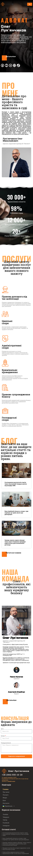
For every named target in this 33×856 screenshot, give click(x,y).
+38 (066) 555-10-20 (12, 774)
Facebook (6, 823)
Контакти (6, 803)
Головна (5, 789)
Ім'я (2, 729)
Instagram (6, 826)
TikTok (5, 820)
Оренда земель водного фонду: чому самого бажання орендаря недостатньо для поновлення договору (15, 542)
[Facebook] (2, 65)
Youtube (5, 814)
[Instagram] (14, 65)
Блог (4, 800)
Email (3, 736)
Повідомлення (6, 743)
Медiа (5, 798)
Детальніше (11, 56)
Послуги (5, 795)
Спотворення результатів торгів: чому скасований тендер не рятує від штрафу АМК (16, 483)
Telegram (6, 817)
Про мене (6, 792)
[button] (12, 4)
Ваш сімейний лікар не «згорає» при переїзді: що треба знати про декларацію (16, 512)
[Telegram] (10, 65)
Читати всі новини (13, 553)
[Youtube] (6, 65)
